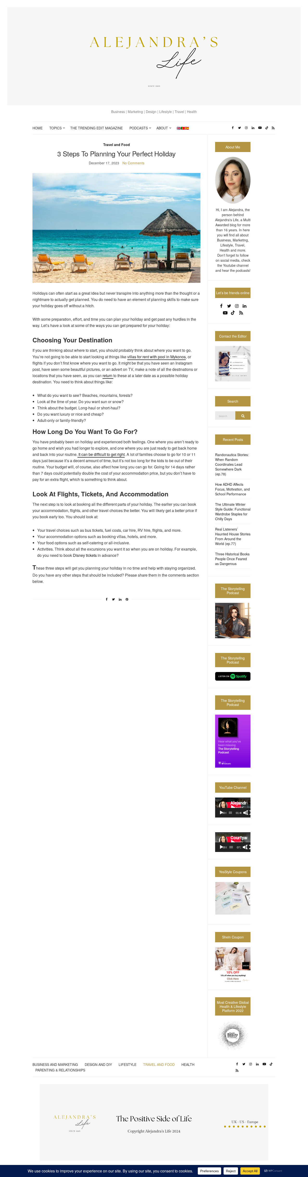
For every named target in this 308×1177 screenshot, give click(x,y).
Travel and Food (116, 144)
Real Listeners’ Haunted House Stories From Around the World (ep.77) (232, 536)
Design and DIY (98, 1064)
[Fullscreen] (248, 812)
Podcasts (138, 128)
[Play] (221, 812)
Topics (55, 128)
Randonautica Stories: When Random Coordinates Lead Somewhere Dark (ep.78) (232, 464)
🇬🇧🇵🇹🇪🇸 (183, 128)
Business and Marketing (55, 1064)
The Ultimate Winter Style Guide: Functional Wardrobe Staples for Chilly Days (232, 511)
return (108, 375)
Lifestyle (127, 1064)
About (162, 128)
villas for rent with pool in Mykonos (156, 356)
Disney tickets (84, 555)
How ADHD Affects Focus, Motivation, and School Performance (232, 489)
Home (37, 128)
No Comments (133, 162)
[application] (232, 808)
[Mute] (245, 812)
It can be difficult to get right (101, 454)
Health (187, 1064)
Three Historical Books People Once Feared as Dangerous (232, 559)
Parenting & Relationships (60, 1070)
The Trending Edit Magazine (96, 128)
